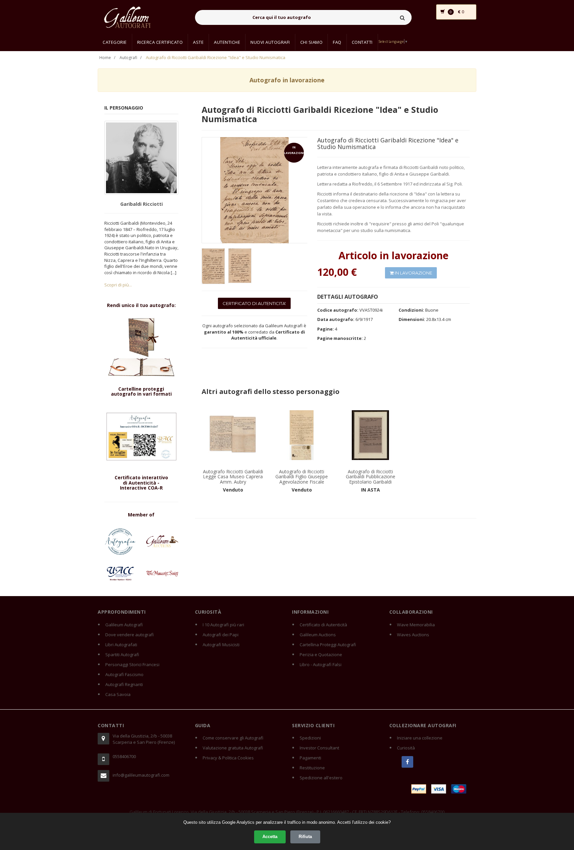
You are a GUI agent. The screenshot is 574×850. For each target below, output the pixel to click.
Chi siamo (311, 42)
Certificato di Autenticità (323, 625)
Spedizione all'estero (321, 778)
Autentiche (227, 42)
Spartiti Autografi (122, 654)
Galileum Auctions (318, 635)
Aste (198, 42)
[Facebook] (407, 762)
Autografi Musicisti (221, 645)
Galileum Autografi (124, 625)
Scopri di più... (118, 285)
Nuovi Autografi (270, 42)
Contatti (362, 42)
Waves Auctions (413, 635)
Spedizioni (310, 738)
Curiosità (406, 748)
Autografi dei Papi (221, 635)
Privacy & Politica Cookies (228, 758)
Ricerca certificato (160, 42)
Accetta (269, 836)
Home (105, 57)
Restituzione (312, 768)
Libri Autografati (121, 645)
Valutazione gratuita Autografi (233, 748)
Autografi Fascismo (124, 674)
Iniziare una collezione (419, 738)
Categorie (115, 42)
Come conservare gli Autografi (233, 738)
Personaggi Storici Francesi (132, 664)
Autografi (128, 57)
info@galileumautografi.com (141, 775)
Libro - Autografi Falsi (320, 664)
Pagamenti (310, 758)
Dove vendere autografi (129, 635)
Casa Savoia (118, 694)
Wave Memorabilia (416, 625)
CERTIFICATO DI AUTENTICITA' (254, 303)
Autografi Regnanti (124, 684)
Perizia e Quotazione (321, 654)
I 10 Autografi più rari (223, 625)
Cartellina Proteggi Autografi (328, 645)
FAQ (337, 42)
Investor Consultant (319, 748)
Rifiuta (305, 836)
